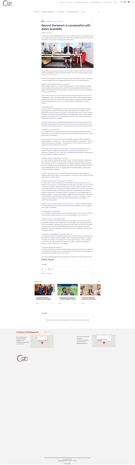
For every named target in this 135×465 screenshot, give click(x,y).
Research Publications (48, 11)
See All (99, 281)
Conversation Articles (73, 11)
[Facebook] (121, 2)
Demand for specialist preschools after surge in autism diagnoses (89, 298)
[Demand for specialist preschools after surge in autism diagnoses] (90, 289)
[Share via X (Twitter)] (45, 269)
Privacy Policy (67, 463)
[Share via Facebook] (42, 269)
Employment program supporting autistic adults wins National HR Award (43, 298)
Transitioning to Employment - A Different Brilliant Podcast (67, 298)
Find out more (61, 460)
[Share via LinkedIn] (49, 269)
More (82, 11)
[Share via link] (52, 269)
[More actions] (93, 21)
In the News (60, 11)
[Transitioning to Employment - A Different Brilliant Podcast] (67, 289)
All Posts (36, 11)
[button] (62, 2)
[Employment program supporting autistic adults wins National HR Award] (45, 289)
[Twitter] (124, 2)
